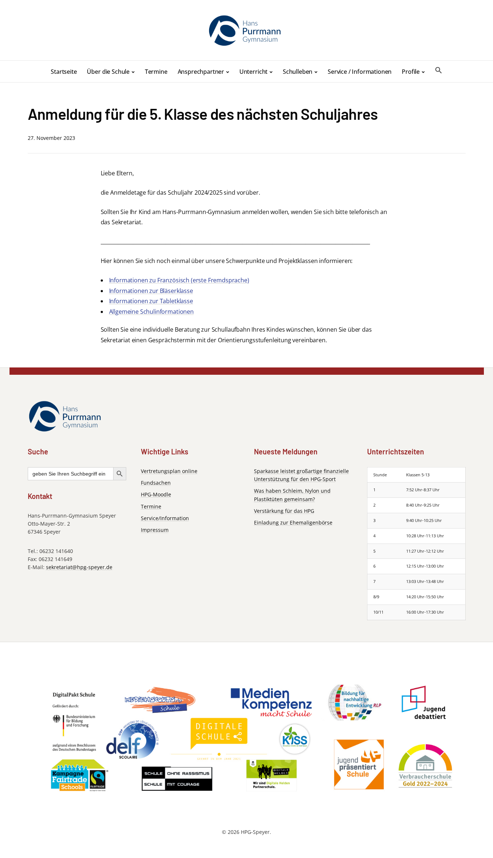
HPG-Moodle (156, 494)
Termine (156, 72)
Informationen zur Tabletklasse (151, 301)
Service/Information (165, 518)
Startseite (64, 72)
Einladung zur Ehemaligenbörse (293, 522)
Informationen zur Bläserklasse (151, 291)
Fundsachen (156, 482)
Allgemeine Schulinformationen (151, 312)
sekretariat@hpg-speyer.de (79, 567)
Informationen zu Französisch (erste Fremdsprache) (179, 280)
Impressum (155, 529)
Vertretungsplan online (169, 471)
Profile (411, 72)
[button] (438, 70)
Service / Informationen (360, 72)
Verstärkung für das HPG (284, 510)
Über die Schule (108, 72)
